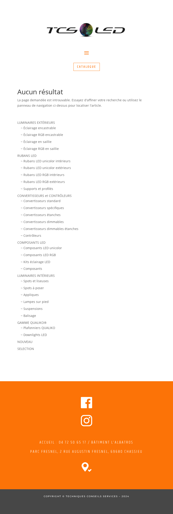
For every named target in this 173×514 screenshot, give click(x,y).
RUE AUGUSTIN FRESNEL (86, 452)
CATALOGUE (86, 66)
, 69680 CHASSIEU (125, 452)
